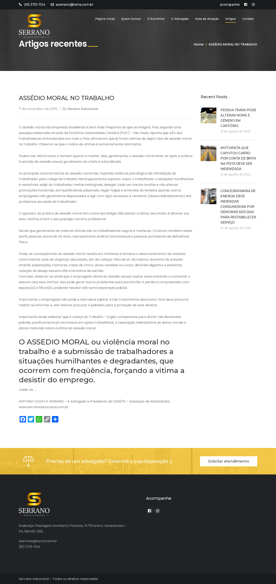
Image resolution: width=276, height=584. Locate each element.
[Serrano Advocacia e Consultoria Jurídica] (34, 25)
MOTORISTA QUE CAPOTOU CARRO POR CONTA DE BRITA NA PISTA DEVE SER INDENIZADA (238, 158)
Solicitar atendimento (228, 461)
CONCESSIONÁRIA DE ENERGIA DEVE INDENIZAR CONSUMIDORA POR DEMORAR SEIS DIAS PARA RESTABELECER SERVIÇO (238, 206)
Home (198, 44)
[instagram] (157, 510)
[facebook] (149, 510)
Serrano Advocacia (82, 109)
